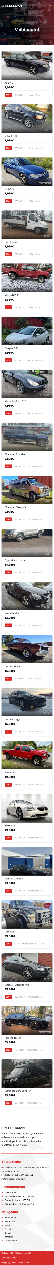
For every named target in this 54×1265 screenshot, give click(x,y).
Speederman (11, 5)
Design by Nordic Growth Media (15, 1263)
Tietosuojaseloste (9, 1258)
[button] (50, 6)
